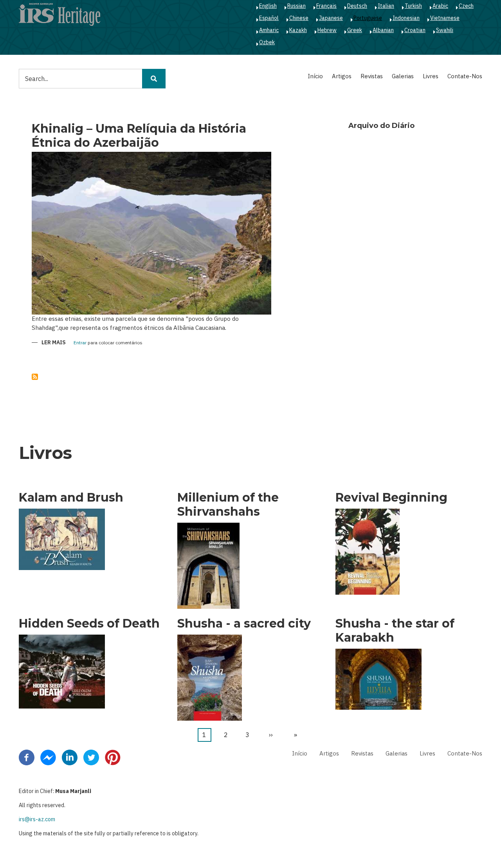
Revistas (371, 76)
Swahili (444, 30)
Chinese (298, 18)
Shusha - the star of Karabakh (394, 631)
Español (269, 18)
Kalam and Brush (71, 498)
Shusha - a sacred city (244, 624)
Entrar (80, 342)
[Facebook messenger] (48, 756)
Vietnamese (445, 18)
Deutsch (357, 5)
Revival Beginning (391, 498)
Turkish (413, 5)
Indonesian (406, 18)
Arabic (440, 5)
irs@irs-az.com (37, 819)
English (268, 5)
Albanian (383, 30)
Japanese (331, 18)
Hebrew (327, 30)
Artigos (341, 76)
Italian (386, 5)
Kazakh (298, 30)
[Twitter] (91, 756)
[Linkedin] (69, 756)
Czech (466, 5)
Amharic (269, 30)
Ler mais (53, 343)
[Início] (59, 14)
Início (315, 76)
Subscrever (35, 377)
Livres (430, 76)
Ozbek (267, 42)
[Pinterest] (113, 756)
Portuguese (367, 18)
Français (326, 5)
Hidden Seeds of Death (89, 624)
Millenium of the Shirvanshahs (228, 505)
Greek (354, 30)
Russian (296, 5)
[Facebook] (26, 756)
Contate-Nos (464, 76)
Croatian (414, 30)
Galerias (403, 76)
